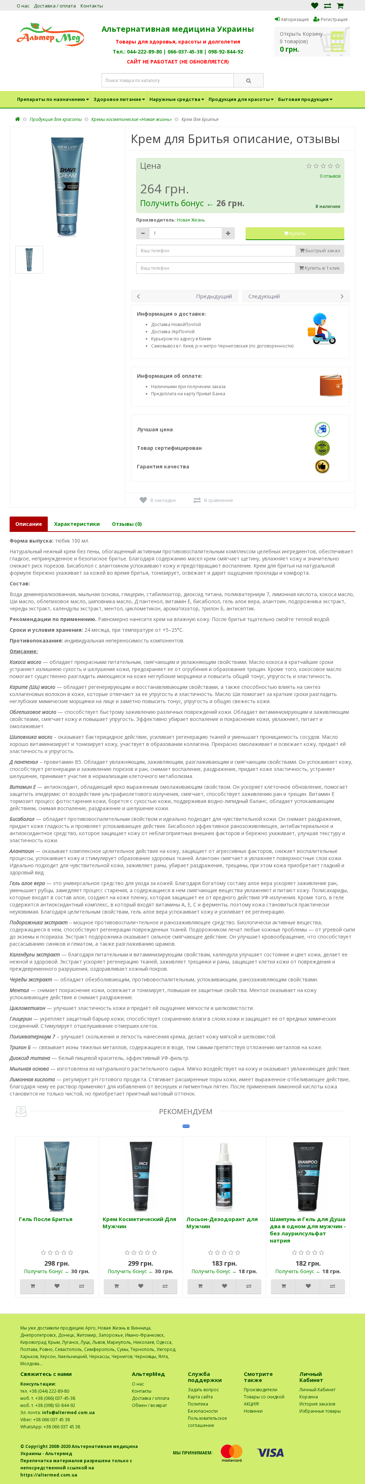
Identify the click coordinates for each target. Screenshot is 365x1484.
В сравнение (218, 500)
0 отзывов (330, 176)
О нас (23, 5)
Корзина (308, 1397)
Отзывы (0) (127, 523)
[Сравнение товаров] (327, 5)
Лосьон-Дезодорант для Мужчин (222, 1222)
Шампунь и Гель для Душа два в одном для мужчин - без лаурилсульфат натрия (308, 1229)
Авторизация (294, 19)
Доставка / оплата (55, 5)
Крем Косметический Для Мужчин (139, 1222)
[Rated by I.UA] (329, 1328)
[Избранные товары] (314, 5)
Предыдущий (214, 296)
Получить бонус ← (178, 203)
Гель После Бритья (45, 1219)
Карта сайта (200, 1397)
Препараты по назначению (51, 99)
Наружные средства (174, 99)
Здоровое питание (117, 99)
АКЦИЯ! (251, 1404)
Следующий (264, 296)
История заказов (317, 1404)
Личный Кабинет (317, 1390)
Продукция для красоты (239, 99)
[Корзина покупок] (340, 5)
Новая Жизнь (191, 220)
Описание (28, 523)
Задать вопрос (203, 1390)
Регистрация (334, 19)
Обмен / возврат (149, 1405)
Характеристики (77, 523)
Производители (260, 1390)
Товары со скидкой (264, 1397)
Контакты (92, 5)
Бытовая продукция (303, 99)
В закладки (163, 500)
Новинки (253, 1411)
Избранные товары (320, 1411)
